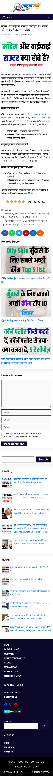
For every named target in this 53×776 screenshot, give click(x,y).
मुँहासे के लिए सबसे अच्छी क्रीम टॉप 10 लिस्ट (22, 320)
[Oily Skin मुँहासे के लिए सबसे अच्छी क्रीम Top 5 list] (26, 272)
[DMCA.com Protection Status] (12, 712)
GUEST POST (10, 692)
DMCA (36, 766)
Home (12, 762)
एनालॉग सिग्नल (38, 114)
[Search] (44, 726)
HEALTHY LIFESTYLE (14, 658)
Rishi (6, 743)
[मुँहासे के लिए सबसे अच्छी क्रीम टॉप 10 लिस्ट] (26, 315)
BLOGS (8, 210)
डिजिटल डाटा (6, 117)
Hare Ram (9, 747)
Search (5, 454)
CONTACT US (10, 697)
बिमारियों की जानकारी (11, 649)
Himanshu (9, 751)
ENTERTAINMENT (12, 676)
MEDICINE (9, 654)
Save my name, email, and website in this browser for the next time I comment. (24, 435)
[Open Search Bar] (48, 17)
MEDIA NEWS (10, 667)
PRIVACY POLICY (22, 766)
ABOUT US (23, 762)
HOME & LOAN (11, 671)
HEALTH (8, 645)
